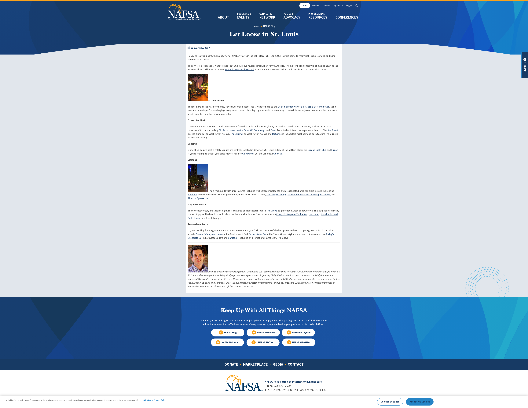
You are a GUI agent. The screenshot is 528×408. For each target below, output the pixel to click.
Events (243, 17)
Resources (317, 17)
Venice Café (243, 130)
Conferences (347, 17)
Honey (196, 218)
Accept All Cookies (420, 401)
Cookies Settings (390, 401)
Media (277, 364)
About (223, 17)
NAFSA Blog (269, 26)
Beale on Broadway (288, 106)
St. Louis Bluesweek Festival (239, 69)
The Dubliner (236, 134)
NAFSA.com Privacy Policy (155, 400)
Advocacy (292, 17)
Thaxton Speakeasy (198, 198)
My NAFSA (338, 5)
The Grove (271, 210)
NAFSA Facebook (266, 332)
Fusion (334, 150)
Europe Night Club (317, 150)
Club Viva (277, 153)
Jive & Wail (332, 130)
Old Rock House (226, 130)
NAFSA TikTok (265, 342)
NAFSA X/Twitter (301, 342)
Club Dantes (248, 153)
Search (356, 6)
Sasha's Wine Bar (257, 234)
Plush (273, 130)
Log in (349, 5)
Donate (315, 5)
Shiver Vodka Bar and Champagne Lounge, (309, 194)
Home (256, 26)
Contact (326, 5)
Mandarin (192, 194)
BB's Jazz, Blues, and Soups (315, 106)
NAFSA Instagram (301, 332)
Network (267, 17)
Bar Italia (232, 237)
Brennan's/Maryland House (209, 234)
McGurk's (277, 134)
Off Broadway (257, 130)
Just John (314, 214)
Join (304, 5)
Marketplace (255, 364)
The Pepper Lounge (276, 194)
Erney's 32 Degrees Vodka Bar (291, 214)
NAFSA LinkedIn (230, 342)
